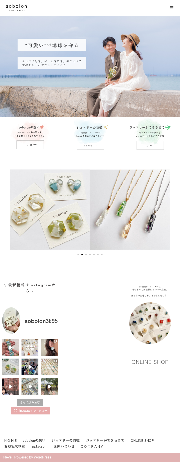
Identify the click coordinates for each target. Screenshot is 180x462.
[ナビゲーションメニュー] (172, 7)
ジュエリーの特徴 (66, 440)
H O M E (10, 440)
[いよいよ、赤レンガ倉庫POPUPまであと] (49, 386)
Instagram (39, 446)
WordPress (42, 457)
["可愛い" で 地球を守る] (16, 8)
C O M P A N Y (92, 446)
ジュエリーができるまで (105, 440)
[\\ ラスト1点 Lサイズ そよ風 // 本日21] (49, 347)
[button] (15, 210)
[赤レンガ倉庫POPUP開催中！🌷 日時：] (30, 386)
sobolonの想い (34, 440)
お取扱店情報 (14, 446)
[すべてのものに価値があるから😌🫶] (30, 367)
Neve (7, 457)
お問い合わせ (64, 446)
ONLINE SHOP (142, 440)
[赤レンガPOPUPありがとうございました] (10, 386)
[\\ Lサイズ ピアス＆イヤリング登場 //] (10, 367)
